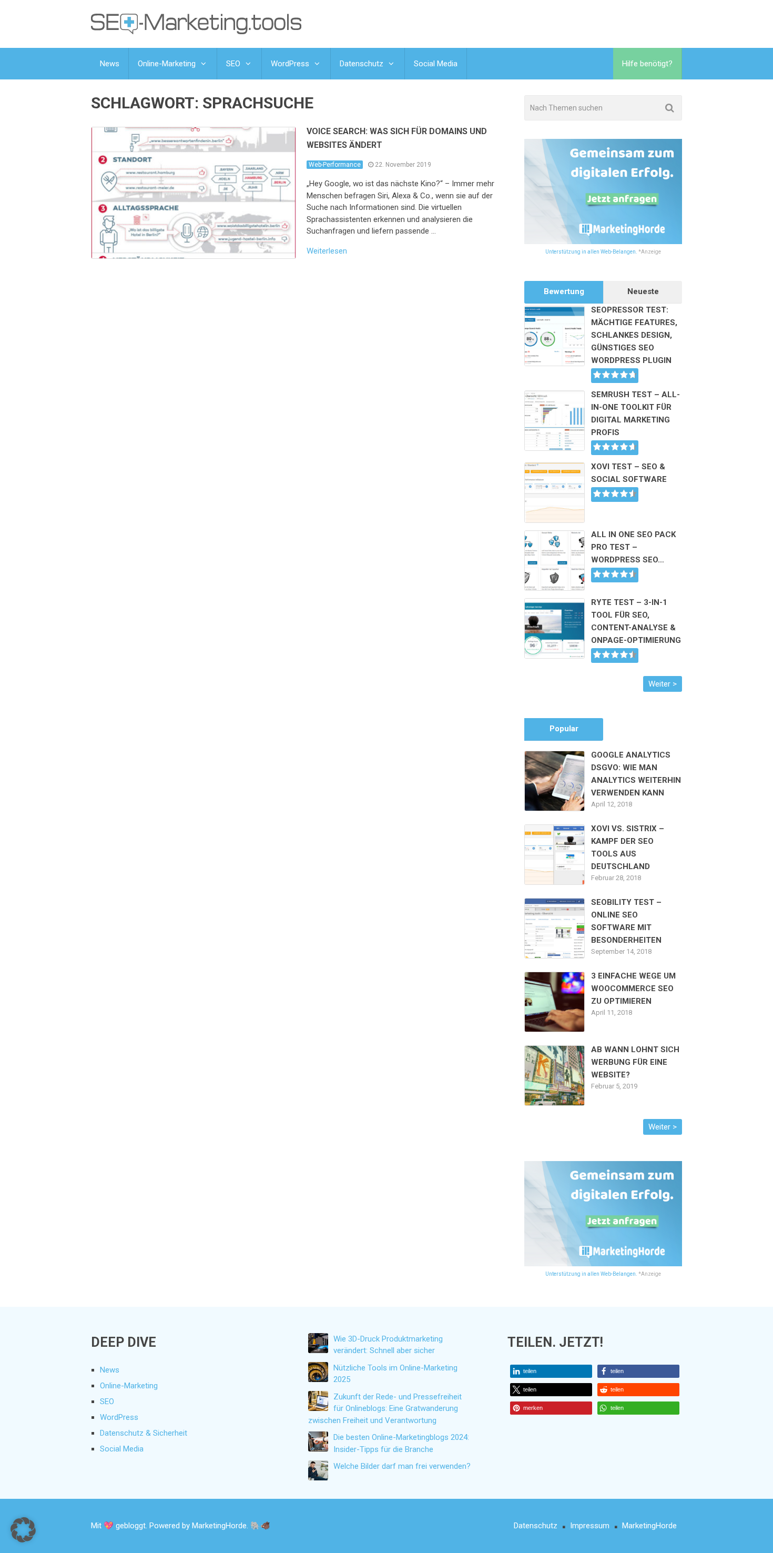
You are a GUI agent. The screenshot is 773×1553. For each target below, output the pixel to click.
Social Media (435, 63)
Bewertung (564, 291)
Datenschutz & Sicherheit (143, 1433)
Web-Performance (335, 164)
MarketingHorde (649, 1525)
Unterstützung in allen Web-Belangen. (591, 252)
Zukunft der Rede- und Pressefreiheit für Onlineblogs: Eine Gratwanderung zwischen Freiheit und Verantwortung (385, 1408)
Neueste (643, 291)
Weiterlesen (327, 251)
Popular (564, 728)
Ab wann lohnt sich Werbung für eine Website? (635, 1062)
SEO (233, 63)
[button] (551, 1371)
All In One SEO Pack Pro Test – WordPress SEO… (633, 547)
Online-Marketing (167, 63)
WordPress (290, 63)
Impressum (589, 1525)
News (109, 63)
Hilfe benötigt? (647, 63)
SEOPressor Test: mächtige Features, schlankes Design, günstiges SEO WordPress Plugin (634, 335)
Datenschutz (361, 63)
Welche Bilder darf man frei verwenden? (402, 1466)
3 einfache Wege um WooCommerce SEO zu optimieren (633, 988)
